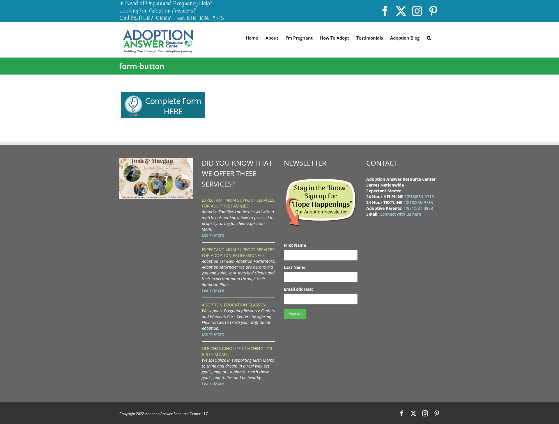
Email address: (298, 289)
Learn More (213, 235)
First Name (295, 245)
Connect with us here (400, 214)
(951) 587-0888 (151, 18)
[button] (429, 37)
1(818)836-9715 (419, 196)
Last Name (294, 267)
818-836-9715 (205, 18)
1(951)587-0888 (418, 208)
